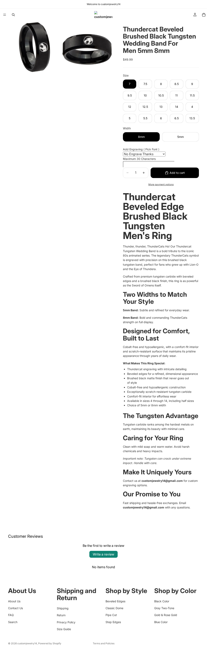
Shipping (63, 608)
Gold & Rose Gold (165, 615)
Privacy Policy (66, 622)
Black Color (161, 601)
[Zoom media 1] (34, 47)
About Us (14, 601)
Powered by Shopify (49, 643)
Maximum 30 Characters (139, 158)
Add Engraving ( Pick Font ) (141, 149)
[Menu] (4, 14)
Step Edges (113, 622)
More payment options (161, 184)
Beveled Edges (115, 601)
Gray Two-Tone (164, 608)
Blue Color (161, 622)
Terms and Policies (103, 643)
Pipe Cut (111, 615)
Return (61, 615)
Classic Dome (114, 608)
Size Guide (64, 629)
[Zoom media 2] (87, 47)
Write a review (103, 554)
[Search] (13, 14)
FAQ (11, 615)
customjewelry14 (27, 643)
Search (12, 622)
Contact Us (15, 608)
